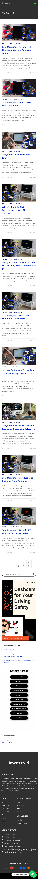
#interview (7, 656)
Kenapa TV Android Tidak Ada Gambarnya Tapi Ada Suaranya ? (18, 373)
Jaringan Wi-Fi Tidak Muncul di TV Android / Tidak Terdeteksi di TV (19, 265)
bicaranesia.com (14, 740)
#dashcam (19, 656)
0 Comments (8, 72)
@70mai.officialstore (10, 650)
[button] (32, 873)
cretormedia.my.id (7, 742)
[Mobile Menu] (35, 4)
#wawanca (13, 656)
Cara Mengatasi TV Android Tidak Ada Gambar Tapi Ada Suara (16, 50)
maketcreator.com (25, 740)
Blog (10, 43)
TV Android (17, 43)
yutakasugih (5, 740)
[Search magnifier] (33, 574)
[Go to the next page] (33, 566)
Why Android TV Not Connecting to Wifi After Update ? (15, 210)
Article (5, 43)
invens (6, 3)
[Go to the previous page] (8, 562)
